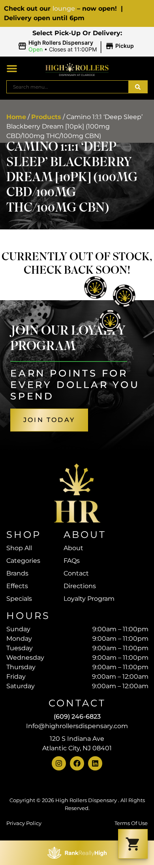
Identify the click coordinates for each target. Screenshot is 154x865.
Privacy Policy (23, 823)
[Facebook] (77, 763)
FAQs (72, 560)
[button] (77, 46)
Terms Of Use (131, 823)
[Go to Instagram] (59, 763)
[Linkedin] (95, 763)
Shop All (19, 548)
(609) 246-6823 (77, 716)
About (73, 548)
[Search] (137, 87)
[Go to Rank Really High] (77, 853)
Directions (80, 586)
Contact (76, 573)
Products (46, 117)
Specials (19, 598)
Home (16, 117)
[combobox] (67, 87)
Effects (17, 586)
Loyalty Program (89, 598)
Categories (23, 560)
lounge (64, 8)
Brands (17, 573)
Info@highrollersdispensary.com (77, 726)
